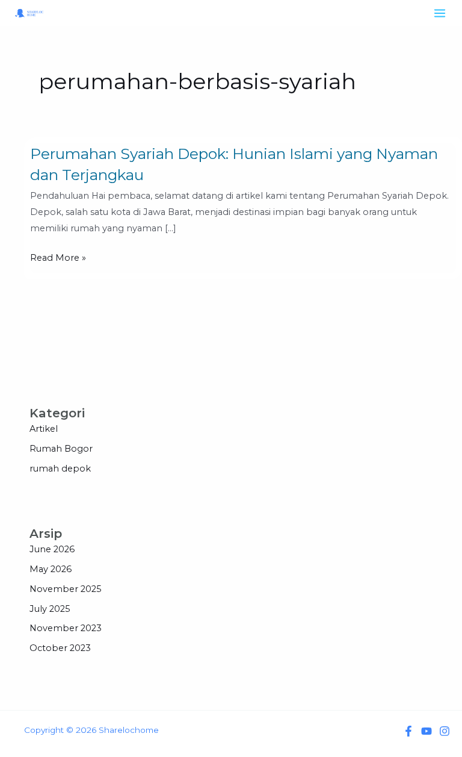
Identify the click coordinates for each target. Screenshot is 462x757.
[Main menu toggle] (440, 13)
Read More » (58, 258)
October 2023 (60, 648)
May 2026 (50, 569)
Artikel (43, 428)
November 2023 (65, 628)
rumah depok (60, 468)
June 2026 (52, 549)
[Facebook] (408, 731)
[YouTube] (426, 731)
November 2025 (65, 589)
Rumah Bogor (61, 448)
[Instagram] (444, 731)
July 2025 (49, 608)
